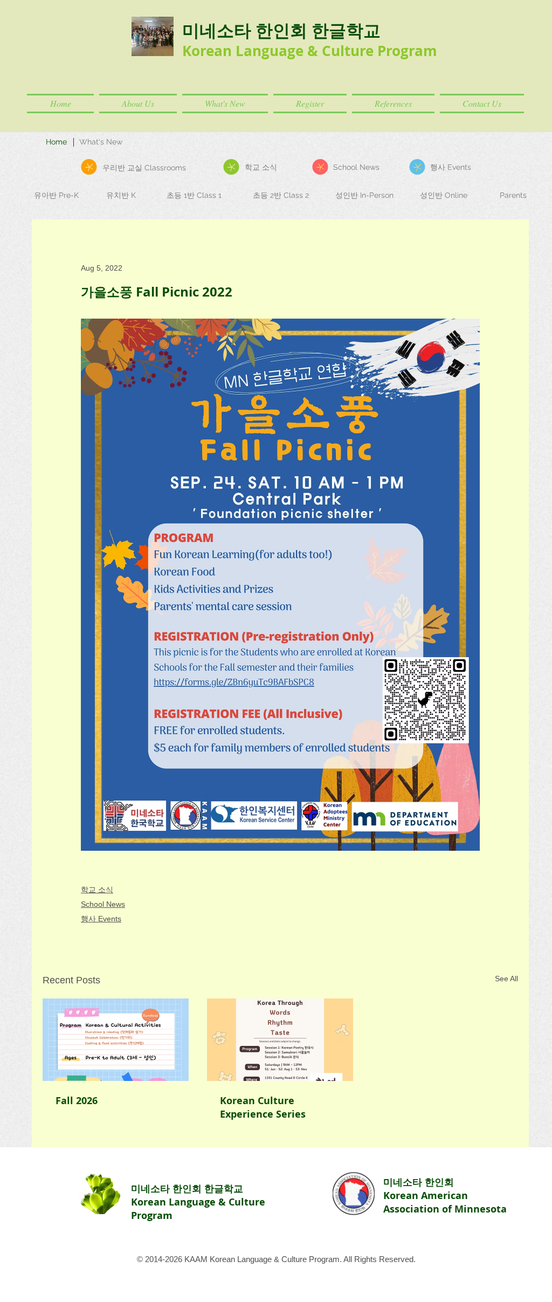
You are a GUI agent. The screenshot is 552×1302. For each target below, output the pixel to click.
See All (506, 978)
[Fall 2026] (116, 1039)
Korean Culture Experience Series (263, 1107)
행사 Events (101, 918)
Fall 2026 (77, 1100)
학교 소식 (97, 889)
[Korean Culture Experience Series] (280, 1039)
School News (103, 904)
